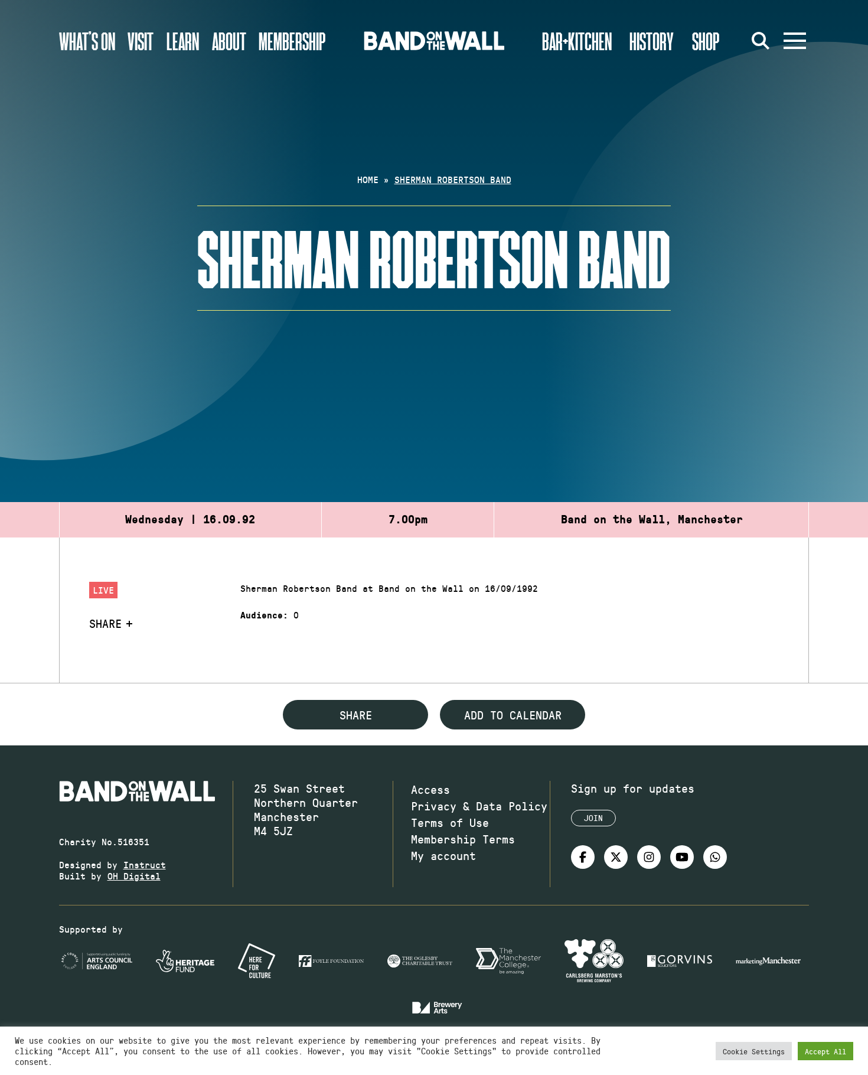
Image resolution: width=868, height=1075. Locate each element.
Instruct (144, 864)
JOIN (593, 817)
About (229, 41)
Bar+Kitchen (577, 41)
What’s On (87, 41)
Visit (141, 41)
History (651, 41)
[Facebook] (583, 857)
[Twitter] (616, 857)
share (356, 714)
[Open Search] (760, 41)
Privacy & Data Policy (479, 805)
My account (443, 855)
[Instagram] (649, 857)
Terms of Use (450, 822)
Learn (183, 41)
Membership (292, 41)
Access (430, 789)
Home (367, 179)
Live (103, 590)
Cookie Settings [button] (754, 1051)
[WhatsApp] (715, 857)
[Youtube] (682, 857)
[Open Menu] (795, 41)
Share (105, 623)
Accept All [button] (825, 1051)
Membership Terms (463, 838)
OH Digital (134, 875)
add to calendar (513, 714)
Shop (706, 41)
